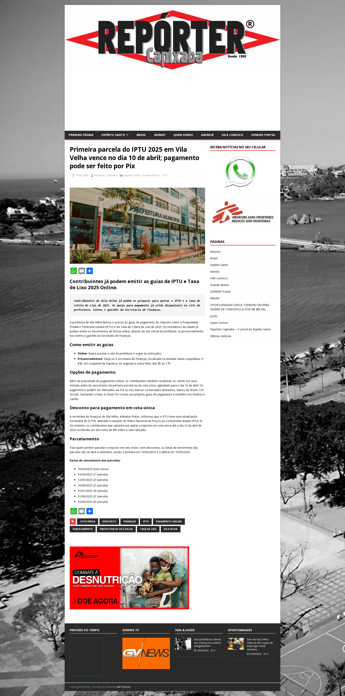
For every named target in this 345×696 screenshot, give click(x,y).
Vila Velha (170, 529)
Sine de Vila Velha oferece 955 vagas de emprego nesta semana (260, 644)
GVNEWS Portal (263, 135)
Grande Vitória (151, 175)
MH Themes (124, 687)
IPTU (146, 521)
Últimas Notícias (220, 336)
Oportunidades (240, 630)
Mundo (159, 135)
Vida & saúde (185, 630)
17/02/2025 (81, 175)
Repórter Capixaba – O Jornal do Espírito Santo (240, 329)
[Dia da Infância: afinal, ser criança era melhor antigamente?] (183, 647)
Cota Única (87, 521)
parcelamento (83, 529)
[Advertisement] (172, 101)
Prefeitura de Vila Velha (116, 529)
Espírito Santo (113, 135)
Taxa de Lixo (148, 529)
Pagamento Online (169, 521)
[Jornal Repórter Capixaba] (172, 68)
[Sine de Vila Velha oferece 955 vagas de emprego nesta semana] (236, 647)
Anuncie (207, 135)
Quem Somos (183, 135)
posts (213, 316)
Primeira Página (81, 135)
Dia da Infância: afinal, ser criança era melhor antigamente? (207, 643)
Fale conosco (232, 135)
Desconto (109, 521)
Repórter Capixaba (105, 175)
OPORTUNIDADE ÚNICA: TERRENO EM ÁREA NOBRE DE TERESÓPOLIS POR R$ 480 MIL (239, 307)
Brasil (141, 135)
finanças (129, 521)
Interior (215, 271)
